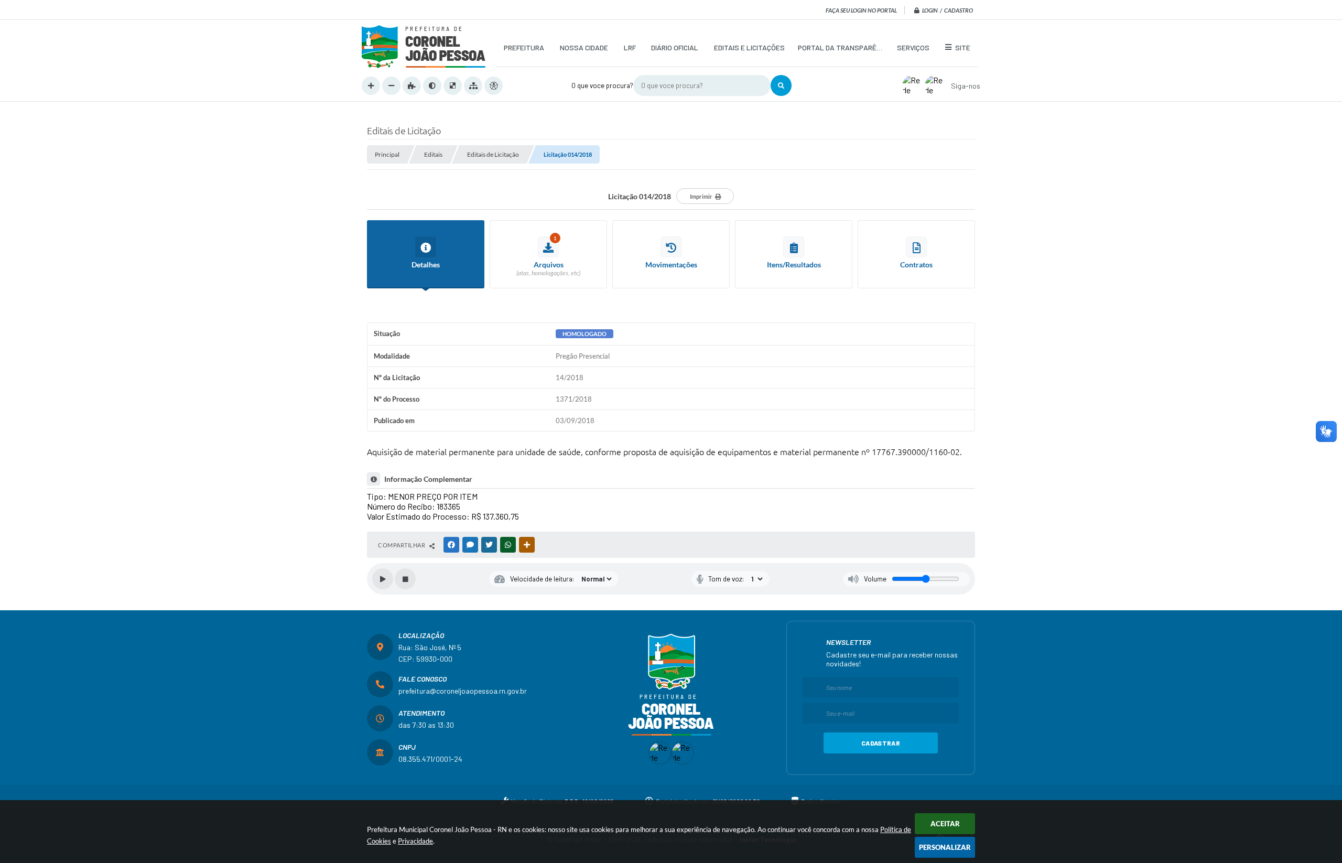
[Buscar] (781, 85)
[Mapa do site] (473, 86)
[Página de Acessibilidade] (493, 86)
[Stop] (405, 578)
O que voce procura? (602, 85)
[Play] (382, 578)
